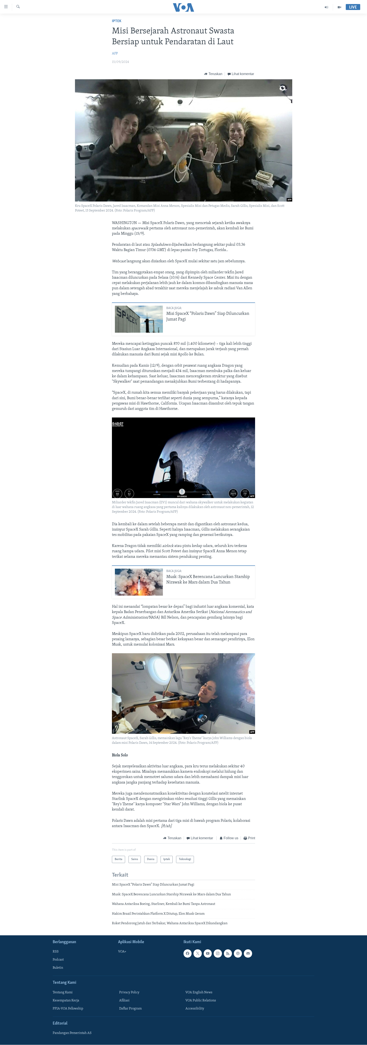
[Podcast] (238, 954)
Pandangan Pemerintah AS (72, 1033)
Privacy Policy (129, 992)
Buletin (58, 968)
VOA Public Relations (200, 1000)
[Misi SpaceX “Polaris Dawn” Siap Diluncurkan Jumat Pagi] (139, 319)
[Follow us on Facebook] (188, 954)
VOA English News (198, 992)
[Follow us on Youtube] (208, 954)
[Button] (213, 74)
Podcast (58, 960)
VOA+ (122, 952)
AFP (115, 53)
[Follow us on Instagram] (218, 954)
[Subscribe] (248, 954)
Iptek (116, 21)
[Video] (339, 7)
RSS (56, 952)
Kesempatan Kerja (66, 1000)
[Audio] (326, 7)
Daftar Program (130, 1008)
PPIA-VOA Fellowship (68, 1008)
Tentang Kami (63, 992)
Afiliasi (124, 1000)
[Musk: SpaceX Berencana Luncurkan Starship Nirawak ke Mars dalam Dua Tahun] (139, 582)
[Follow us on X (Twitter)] (197, 954)
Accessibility (194, 1008)
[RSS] (228, 954)
